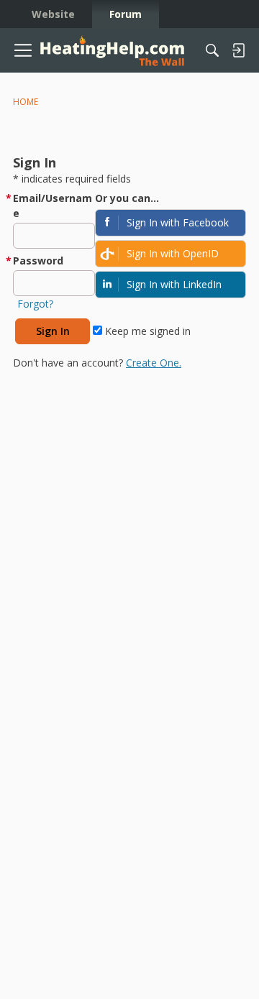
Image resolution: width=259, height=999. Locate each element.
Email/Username (52, 205)
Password (38, 260)
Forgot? (35, 303)
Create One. (153, 362)
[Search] (212, 50)
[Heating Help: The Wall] (112, 51)
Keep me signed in (146, 331)
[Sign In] (238, 50)
